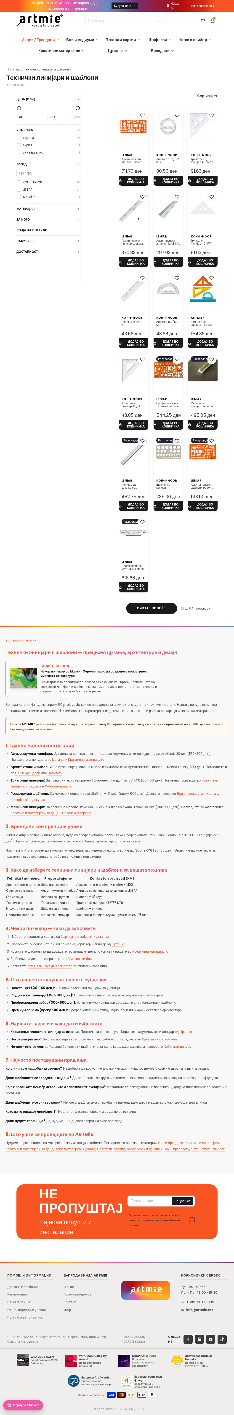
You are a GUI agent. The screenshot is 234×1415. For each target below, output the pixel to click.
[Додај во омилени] (142, 115)
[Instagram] (199, 1339)
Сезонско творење (76, 812)
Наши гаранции (19, 1302)
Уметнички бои (80, 958)
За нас (69, 1287)
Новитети (55, 773)
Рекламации (17, 1294)
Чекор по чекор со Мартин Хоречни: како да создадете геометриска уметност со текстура (94, 673)
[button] (207, 96)
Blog (67, 1310)
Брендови (160, 50)
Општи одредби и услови (26, 1310)
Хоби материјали (58, 786)
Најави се (175, 6)
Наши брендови (27, 773)
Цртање (115, 50)
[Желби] (202, 20)
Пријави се (182, 1201)
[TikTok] (222, 1339)
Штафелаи (157, 39)
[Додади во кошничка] (133, 181)
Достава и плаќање (22, 1287)
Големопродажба (77, 1294)
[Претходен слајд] (193, 289)
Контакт (70, 1302)
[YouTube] (210, 1339)
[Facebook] (188, 1339)
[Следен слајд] (212, 289)
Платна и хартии (121, 39)
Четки (195, 1149)
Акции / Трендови (38, 39)
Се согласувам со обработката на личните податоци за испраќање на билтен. (154, 1220)
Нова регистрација (202, 6)
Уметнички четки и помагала (50, 966)
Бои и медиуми (80, 39)
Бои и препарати (190, 793)
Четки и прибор (193, 39)
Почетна (13, 69)
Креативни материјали (59, 50)
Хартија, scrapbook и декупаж (85, 936)
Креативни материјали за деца (34, 812)
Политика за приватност (26, 1317)
